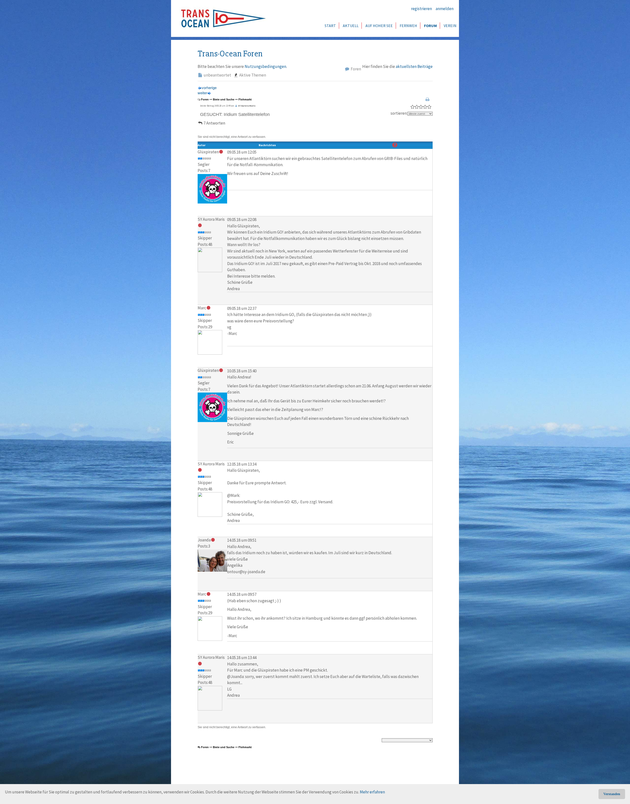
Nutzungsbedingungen (265, 66)
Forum (430, 25)
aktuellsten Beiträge (414, 66)
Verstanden (611, 794)
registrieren (421, 8)
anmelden (445, 8)
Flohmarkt (245, 99)
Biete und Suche (223, 99)
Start (330, 25)
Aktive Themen (252, 75)
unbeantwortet (217, 75)
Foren (355, 69)
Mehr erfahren (372, 792)
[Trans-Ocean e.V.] (221, 18)
